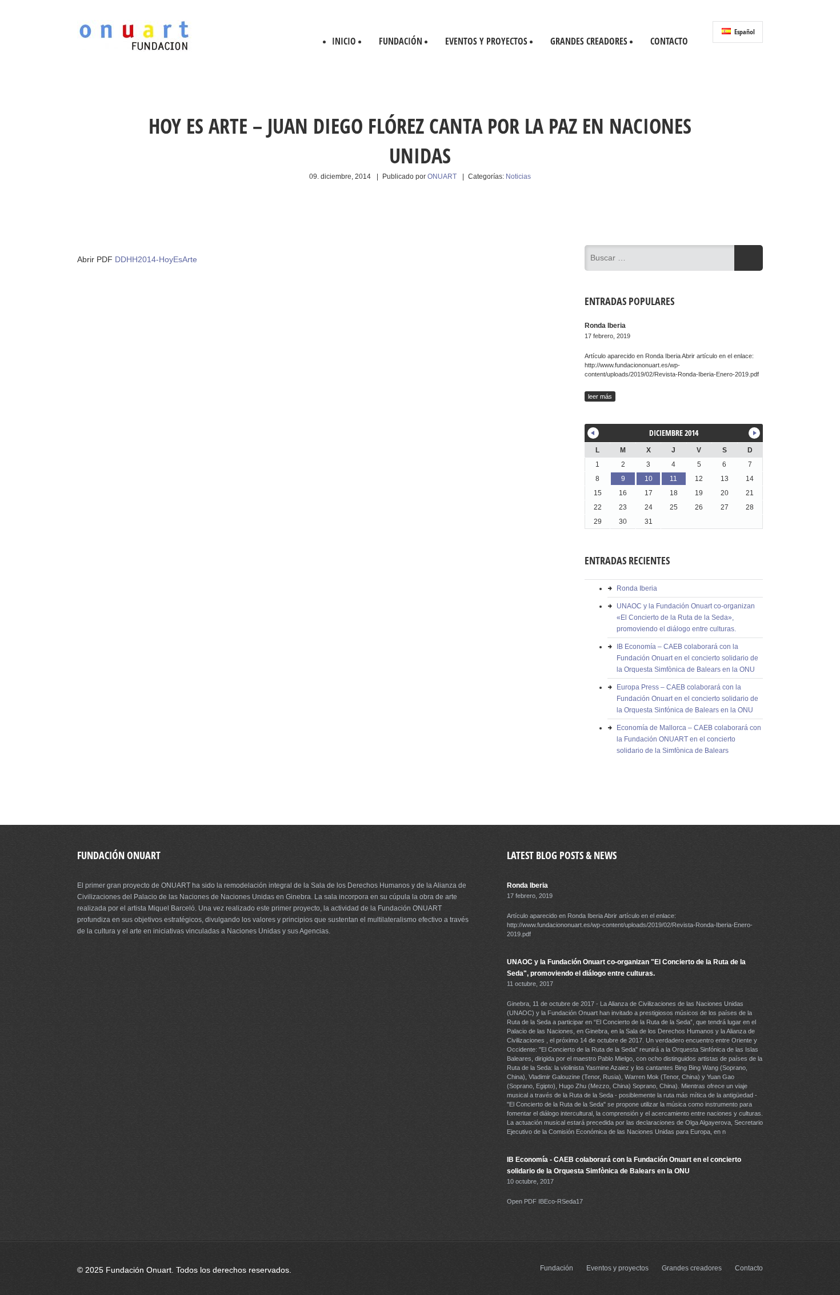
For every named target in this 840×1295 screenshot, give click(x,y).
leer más (600, 396)
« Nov (593, 433)
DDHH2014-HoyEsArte (156, 259)
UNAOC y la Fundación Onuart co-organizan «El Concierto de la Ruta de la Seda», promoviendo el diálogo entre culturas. (686, 617)
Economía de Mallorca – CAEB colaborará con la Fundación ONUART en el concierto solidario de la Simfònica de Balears (689, 739)
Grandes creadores (588, 41)
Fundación (400, 41)
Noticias (518, 177)
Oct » (754, 433)
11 (673, 479)
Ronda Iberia (637, 588)
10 (649, 479)
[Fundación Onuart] (134, 49)
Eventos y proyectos (486, 41)
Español (744, 32)
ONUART (442, 177)
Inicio (344, 41)
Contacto (669, 41)
